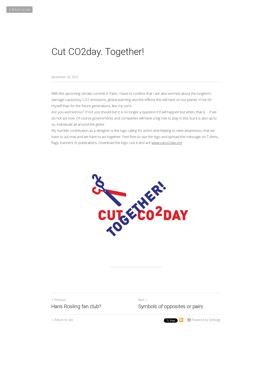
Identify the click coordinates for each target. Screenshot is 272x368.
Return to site (21, 9)
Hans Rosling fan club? (76, 306)
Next (141, 300)
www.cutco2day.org (167, 142)
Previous (60, 300)
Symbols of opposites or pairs (170, 306)
